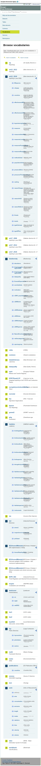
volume (16, 735)
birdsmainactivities (18, 438)
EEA (10, 2)
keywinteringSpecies (18, 123)
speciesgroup (18, 344)
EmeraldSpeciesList (18, 281)
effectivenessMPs (18, 102)
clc (15, 597)
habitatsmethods (18, 491)
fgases (11, 405)
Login (26, 4)
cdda (11, 350)
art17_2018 (13, 252)
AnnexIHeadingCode (18, 552)
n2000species (18, 327)
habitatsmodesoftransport (18, 498)
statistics (17, 720)
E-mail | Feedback (7, 760)
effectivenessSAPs (18, 113)
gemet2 (11, 412)
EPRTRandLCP (14, 378)
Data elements (6, 25)
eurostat (12, 394)
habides (12, 424)
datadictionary (14, 360)
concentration (18, 701)
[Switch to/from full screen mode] (30, 4)
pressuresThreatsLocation (18, 174)
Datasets (4, 18)
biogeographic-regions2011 (18, 272)
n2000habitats (18, 310)
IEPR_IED (12, 577)
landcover (12, 590)
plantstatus (17, 640)
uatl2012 (16, 605)
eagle (15, 601)
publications (13, 665)
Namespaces (6, 38)
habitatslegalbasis (18, 477)
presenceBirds (18, 170)
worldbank (13, 747)
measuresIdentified (18, 134)
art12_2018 (13, 76)
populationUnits (18, 162)
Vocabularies (6, 32)
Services (4, 35)
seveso (11, 676)
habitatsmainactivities (18, 485)
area (15, 696)
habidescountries (18, 471)
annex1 (16, 527)
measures (17, 128)
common (12, 355)
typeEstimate (18, 225)
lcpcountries (18, 635)
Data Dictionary (16, 12)
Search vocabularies (11, 57)
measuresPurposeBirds (18, 145)
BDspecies (17, 83)
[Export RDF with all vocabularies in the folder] (36, 78)
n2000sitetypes (18, 320)
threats (16, 215)
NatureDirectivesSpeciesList (18, 334)
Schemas (5, 28)
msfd (11, 652)
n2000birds (17, 301)
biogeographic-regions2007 (18, 267)
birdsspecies (18, 459)
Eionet (9, 12)
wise (10, 741)
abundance (17, 263)
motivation (17, 290)
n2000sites (17, 316)
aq (10, 63)
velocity (16, 730)
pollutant (17, 538)
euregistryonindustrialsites (16, 387)
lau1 (10, 612)
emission (17, 706)
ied (10, 521)
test (10, 683)
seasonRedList (18, 207)
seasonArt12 (18, 198)
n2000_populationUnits (18, 295)
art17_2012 (13, 245)
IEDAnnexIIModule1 (16, 546)
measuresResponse (18, 151)
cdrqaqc (16, 88)
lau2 (10, 617)
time (15, 725)
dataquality (17, 276)
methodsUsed (18, 157)
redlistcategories (18, 338)
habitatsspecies (18, 505)
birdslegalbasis (18, 431)
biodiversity (13, 259)
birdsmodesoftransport (18, 452)
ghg (10, 417)
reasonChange (18, 188)
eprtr (10, 371)
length (16, 711)
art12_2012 (13, 69)
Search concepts (24, 57)
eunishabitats (18, 285)
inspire (11, 584)
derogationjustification (18, 464)
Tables (4, 22)
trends (16, 221)
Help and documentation (9, 15)
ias (10, 516)
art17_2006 (13, 238)
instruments (17, 510)
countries (17, 95)
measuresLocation (18, 139)
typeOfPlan (17, 231)
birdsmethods (18, 444)
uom (10, 688)
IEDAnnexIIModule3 (16, 559)
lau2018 (12, 622)
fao (10, 399)
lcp (10, 629)
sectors (16, 646)
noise (11, 659)
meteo (16, 716)
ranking (16, 182)
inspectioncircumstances (18, 532)
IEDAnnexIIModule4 (16, 568)
